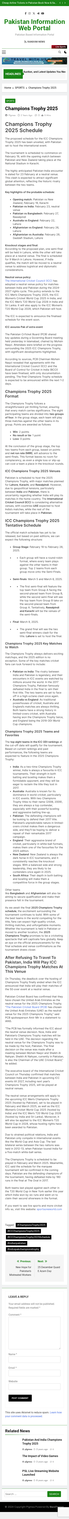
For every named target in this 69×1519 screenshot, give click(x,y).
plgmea (12, 115)
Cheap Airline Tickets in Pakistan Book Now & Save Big (29, 3)
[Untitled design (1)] (34, 60)
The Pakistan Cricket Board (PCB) (26, 1007)
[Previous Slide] (60, 3)
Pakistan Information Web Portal (34, 25)
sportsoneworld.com (49, 1209)
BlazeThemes (57, 1506)
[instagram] (29, 13)
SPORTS (10, 100)
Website (13, 1381)
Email (13, 1367)
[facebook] (25, 13)
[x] (34, 13)
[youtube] (42, 13)
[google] (38, 13)
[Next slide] (65, 3)
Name (13, 1354)
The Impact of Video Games (40, 1456)
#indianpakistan (16, 1243)
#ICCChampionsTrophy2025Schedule (28, 1237)
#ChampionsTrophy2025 (31, 1225)
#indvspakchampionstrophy (23, 1249)
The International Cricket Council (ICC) (28, 280)
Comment (15, 1314)
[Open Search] (59, 52)
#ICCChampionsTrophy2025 (23, 1231)
